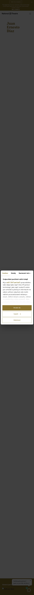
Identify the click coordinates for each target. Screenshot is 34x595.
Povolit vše (17, 308)
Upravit (16, 314)
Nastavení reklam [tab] (25, 273)
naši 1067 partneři (13, 282)
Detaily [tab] (13, 273)
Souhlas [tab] (5, 273)
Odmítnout (17, 320)
